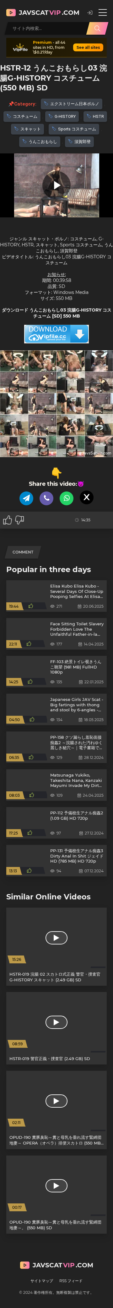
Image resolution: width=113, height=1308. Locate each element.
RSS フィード (71, 1280)
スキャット (30, 129)
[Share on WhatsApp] (66, 498)
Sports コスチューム (77, 129)
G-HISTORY (65, 116)
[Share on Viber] (46, 498)
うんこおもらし (43, 141)
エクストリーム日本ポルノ (74, 103)
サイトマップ (41, 1280)
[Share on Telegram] (26, 498)
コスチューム (25, 116)
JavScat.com (49, 12)
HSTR (98, 116)
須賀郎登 (82, 141)
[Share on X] (87, 497)
